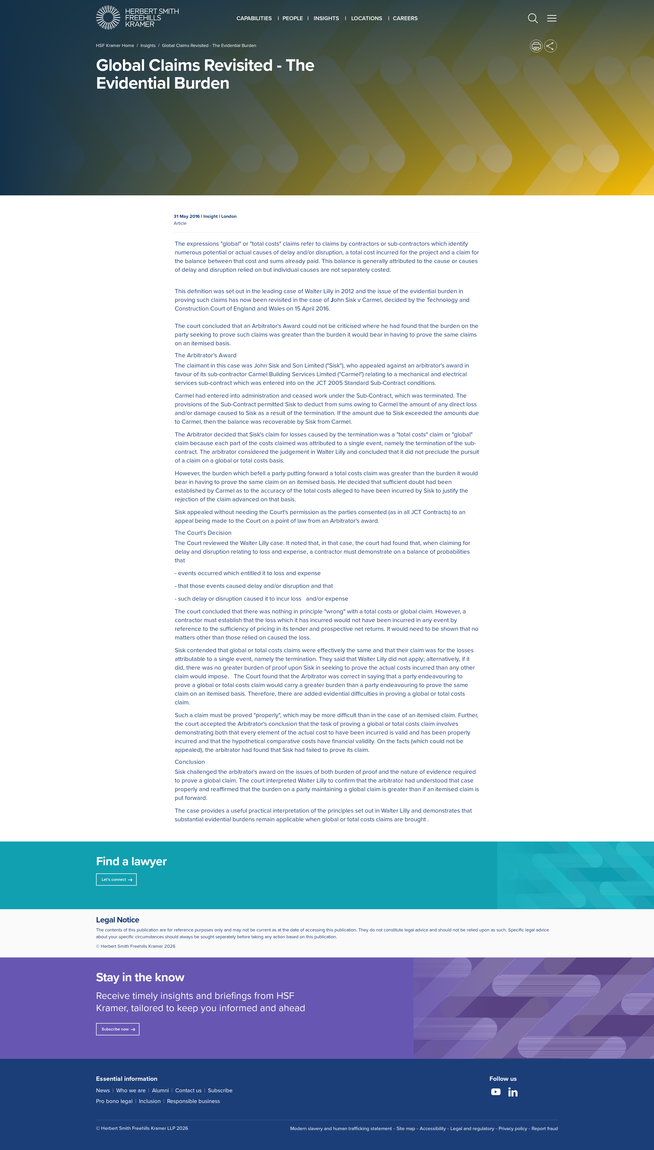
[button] (533, 19)
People (293, 18)
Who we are (131, 1090)
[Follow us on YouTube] (495, 1093)
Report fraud (545, 1128)
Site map (405, 1128)
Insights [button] (326, 18)
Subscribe (220, 1090)
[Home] (143, 17)
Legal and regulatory (472, 1128)
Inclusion (150, 1101)
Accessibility (433, 1128)
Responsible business (193, 1101)
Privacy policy (513, 1128)
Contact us (188, 1090)
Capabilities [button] (254, 18)
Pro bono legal (114, 1101)
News (103, 1090)
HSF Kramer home (115, 45)
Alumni (160, 1090)
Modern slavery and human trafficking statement (341, 1128)
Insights (148, 45)
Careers (405, 18)
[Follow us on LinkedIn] (513, 1093)
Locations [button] (366, 18)
